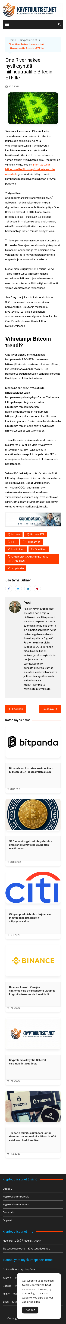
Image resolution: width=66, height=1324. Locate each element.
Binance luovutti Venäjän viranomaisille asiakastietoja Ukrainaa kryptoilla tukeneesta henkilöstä (32, 991)
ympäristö (17, 568)
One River (40, 549)
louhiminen (17, 549)
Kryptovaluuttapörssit (16, 1204)
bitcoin (15, 534)
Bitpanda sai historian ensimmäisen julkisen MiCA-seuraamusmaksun (31, 770)
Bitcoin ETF (37, 534)
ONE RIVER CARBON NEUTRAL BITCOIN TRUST (28, 559)
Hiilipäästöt (33, 542)
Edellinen (17, 709)
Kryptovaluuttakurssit (16, 1196)
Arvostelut (9, 1212)
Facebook (8, 588)
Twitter (18, 588)
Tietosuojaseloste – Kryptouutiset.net (26, 1248)
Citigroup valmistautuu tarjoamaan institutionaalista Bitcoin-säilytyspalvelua (30, 918)
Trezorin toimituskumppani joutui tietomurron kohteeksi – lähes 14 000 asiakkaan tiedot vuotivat (32, 1136)
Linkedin (27, 588)
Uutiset (7, 1188)
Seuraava (48, 709)
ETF (13, 542)
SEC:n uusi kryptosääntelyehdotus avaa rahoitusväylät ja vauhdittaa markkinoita (30, 845)
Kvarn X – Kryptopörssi (16, 1278)
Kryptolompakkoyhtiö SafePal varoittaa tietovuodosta (27, 1061)
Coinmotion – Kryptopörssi (19, 1269)
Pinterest (37, 588)
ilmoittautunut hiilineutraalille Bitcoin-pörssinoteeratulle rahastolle (30, 169)
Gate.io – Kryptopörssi (16, 1286)
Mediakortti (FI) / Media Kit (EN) (22, 1240)
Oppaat (7, 1220)
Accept (30, 1310)
